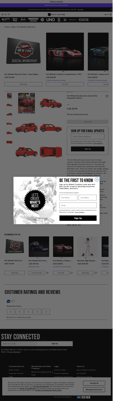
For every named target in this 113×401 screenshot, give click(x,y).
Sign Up (78, 218)
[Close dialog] (97, 180)
